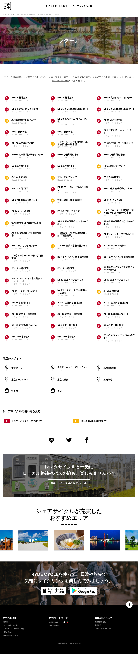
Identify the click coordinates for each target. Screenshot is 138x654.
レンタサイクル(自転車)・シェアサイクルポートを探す (33, 14)
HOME (5, 622)
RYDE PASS (53, 622)
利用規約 (98, 625)
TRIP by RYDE (54, 626)
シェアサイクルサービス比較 (13, 629)
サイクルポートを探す (56, 6)
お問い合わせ (7, 632)
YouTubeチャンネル (10, 635)
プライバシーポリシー (103, 629)
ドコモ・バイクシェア (122, 76)
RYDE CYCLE (7, 14)
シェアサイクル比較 (82, 6)
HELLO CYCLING (60, 80)
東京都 (56, 14)
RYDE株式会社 (100, 622)
